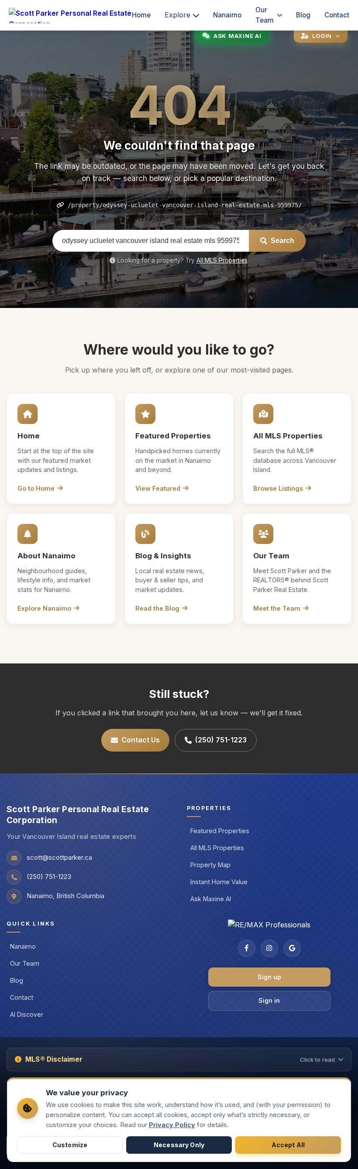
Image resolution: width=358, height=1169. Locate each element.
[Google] (292, 948)
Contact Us (140, 739)
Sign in (269, 1000)
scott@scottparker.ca (59, 857)
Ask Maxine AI (210, 898)
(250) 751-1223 (221, 739)
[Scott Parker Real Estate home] (70, 15)
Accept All (288, 1144)
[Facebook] (246, 948)
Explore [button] (177, 14)
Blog (303, 15)
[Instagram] (269, 948)
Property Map (210, 864)
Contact (336, 15)
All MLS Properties (222, 260)
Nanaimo (227, 15)
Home (141, 15)
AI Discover (26, 1014)
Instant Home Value (219, 881)
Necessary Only (179, 1144)
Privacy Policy (172, 1125)
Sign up (269, 977)
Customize (69, 1144)
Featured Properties (219, 830)
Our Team (264, 15)
